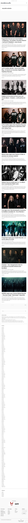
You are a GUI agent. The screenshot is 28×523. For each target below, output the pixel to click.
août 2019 (3, 408)
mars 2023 (3, 370)
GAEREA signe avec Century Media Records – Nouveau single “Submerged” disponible (14, 294)
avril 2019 (3, 412)
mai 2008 (3, 458)
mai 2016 (3, 443)
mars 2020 (3, 401)
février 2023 (3, 371)
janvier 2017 (3, 439)
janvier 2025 (3, 347)
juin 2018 (3, 422)
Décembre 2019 (3, 404)
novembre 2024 (3, 349)
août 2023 (3, 365)
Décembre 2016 (3, 440)
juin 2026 (3, 329)
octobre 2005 (3, 478)
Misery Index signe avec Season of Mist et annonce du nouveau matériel (13, 155)
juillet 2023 (3, 366)
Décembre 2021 (3, 385)
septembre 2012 (3, 447)
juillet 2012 (3, 448)
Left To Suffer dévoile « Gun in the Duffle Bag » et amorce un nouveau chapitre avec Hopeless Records (13, 70)
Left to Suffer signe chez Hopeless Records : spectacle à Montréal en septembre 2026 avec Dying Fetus (14, 126)
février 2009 (3, 450)
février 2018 (3, 426)
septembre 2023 (3, 364)
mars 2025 (3, 345)
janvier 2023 (3, 372)
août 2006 (3, 467)
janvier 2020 (3, 403)
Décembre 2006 (3, 463)
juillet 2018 (3, 421)
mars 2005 (3, 484)
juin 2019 (3, 410)
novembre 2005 (3, 477)
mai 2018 (3, 423)
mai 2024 (3, 355)
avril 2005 (3, 483)
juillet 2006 (3, 468)
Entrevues (9, 511)
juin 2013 (3, 446)
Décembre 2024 (3, 348)
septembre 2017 (3, 431)
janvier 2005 (3, 485)
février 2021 (3, 393)
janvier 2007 (3, 462)
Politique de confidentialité (21, 520)
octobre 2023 (3, 363)
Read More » (3, 77)
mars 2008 (3, 459)
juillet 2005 (3, 481)
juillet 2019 (3, 409)
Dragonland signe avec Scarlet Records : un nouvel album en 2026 (14, 238)
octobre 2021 (3, 387)
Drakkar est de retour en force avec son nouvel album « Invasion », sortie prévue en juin (13, 97)
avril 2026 (3, 331)
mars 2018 (3, 425)
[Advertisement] (14, 16)
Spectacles (3, 496)
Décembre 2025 (3, 335)
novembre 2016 (3, 441)
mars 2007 (3, 461)
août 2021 (3, 389)
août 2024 (3, 352)
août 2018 (3, 420)
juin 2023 (3, 367)
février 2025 (3, 346)
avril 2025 (3, 344)
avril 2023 (3, 369)
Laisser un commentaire (4, 43)
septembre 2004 (3, 486)
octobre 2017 (3, 430)
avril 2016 (3, 444)
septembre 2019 (3, 407)
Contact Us (16, 512)
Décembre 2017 (3, 428)
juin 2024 (3, 354)
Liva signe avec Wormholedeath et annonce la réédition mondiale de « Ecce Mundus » (14, 211)
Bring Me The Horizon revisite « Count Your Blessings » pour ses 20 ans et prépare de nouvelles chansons (13, 316)
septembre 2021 (3, 388)
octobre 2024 (3, 350)
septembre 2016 (3, 442)
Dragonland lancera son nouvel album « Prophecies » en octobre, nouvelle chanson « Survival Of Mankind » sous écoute (14, 40)
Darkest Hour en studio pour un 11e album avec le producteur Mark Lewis (13, 183)
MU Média (3, 494)
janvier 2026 (3, 334)
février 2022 (3, 384)
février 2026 (3, 333)
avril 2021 (3, 392)
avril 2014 (3, 445)
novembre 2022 (3, 374)
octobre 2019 (3, 406)
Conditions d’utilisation (21, 521)
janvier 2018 (3, 427)
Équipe (15, 510)
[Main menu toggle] (26, 3)
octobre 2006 (3, 465)
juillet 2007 (3, 460)
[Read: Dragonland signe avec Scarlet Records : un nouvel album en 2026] (14, 228)
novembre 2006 (3, 464)
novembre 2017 (3, 429)
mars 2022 (3, 383)
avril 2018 (3, 424)
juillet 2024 (3, 353)
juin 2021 (3, 390)
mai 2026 (3, 330)
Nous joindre (16, 511)
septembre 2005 (3, 479)
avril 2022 (3, 382)
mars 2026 (3, 332)
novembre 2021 (3, 386)
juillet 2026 (3, 328)
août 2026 (3, 327)
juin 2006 (3, 469)
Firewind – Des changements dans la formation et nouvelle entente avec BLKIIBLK (12, 266)
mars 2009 (3, 449)
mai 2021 (3, 391)
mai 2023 (3, 368)
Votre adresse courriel (24, 510)
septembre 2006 (3, 466)
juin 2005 (3, 482)
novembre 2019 (3, 405)
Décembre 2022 (3, 373)
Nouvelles (8, 43)
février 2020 (3, 402)
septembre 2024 (3, 351)
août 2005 (3, 480)
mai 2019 (3, 411)
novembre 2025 (3, 336)
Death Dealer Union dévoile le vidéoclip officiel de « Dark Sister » (9, 319)
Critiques (9, 510)
